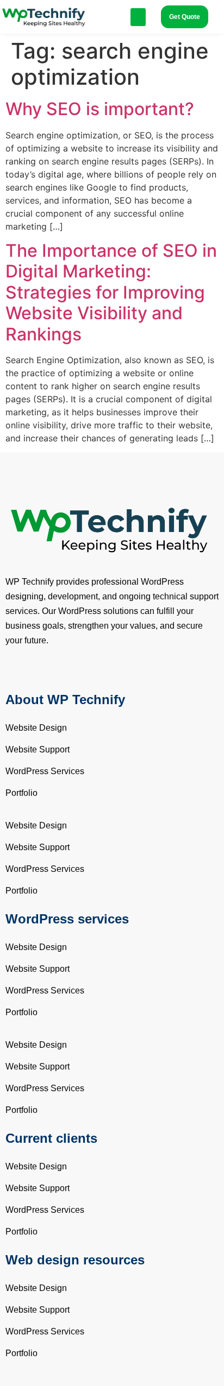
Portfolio (21, 793)
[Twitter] (32, 674)
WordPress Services (44, 771)
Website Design (36, 727)
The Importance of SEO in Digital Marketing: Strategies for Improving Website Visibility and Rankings (111, 292)
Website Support (37, 749)
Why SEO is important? (99, 108)
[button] (138, 17)
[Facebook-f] (13, 674)
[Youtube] (51, 674)
